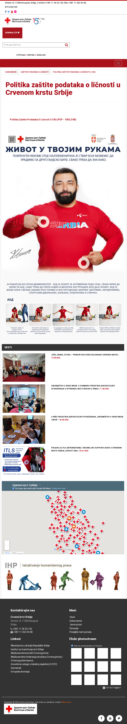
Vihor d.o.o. (67, 702)
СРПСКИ (21, 55)
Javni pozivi (76, 624)
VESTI (8, 347)
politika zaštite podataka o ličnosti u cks (74, 72)
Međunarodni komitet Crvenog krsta (29, 653)
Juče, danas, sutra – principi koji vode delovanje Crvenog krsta (84, 355)
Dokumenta (76, 621)
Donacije (74, 628)
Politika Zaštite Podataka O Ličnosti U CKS (43, 119)
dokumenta (11, 72)
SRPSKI (31, 55)
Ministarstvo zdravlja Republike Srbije (30, 645)
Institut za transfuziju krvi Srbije (27, 649)
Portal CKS (12, 7)
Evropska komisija (20, 671)
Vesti (72, 617)
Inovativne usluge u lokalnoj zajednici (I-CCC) (34, 664)
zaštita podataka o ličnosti (35, 72)
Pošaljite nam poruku (81, 632)
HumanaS (16, 668)
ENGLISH (41, 55)
